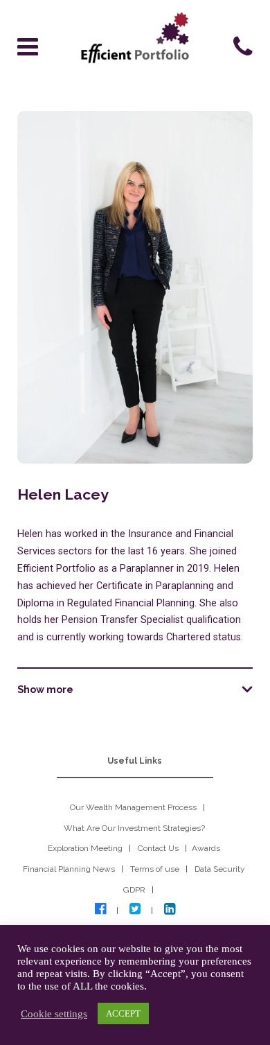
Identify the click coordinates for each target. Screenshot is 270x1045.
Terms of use (154, 869)
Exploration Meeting (85, 848)
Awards (206, 848)
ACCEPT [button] (123, 1013)
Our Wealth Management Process (133, 807)
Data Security (220, 869)
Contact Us (158, 848)
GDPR (134, 890)
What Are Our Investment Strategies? (134, 828)
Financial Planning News (69, 869)
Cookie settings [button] (54, 1013)
